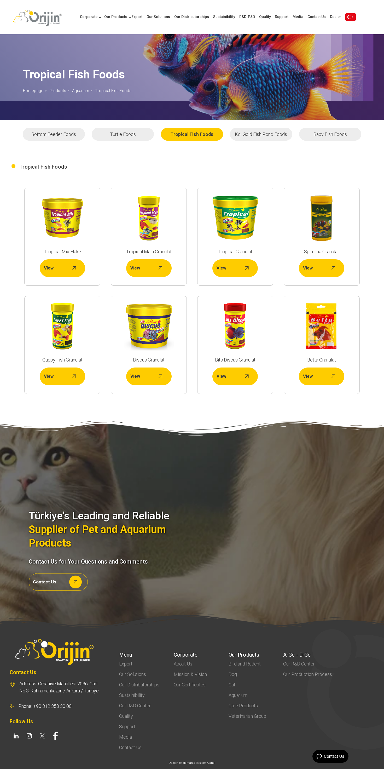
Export (136, 17)
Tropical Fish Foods (113, 90)
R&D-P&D (247, 17)
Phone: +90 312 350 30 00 (45, 706)
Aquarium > (82, 90)
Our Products (115, 17)
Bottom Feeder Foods (53, 134)
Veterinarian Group (247, 716)
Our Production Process (307, 674)
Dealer (335, 17)
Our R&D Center (135, 705)
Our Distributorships (191, 17)
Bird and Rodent (245, 664)
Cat (232, 684)
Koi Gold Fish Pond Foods (261, 134)
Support (281, 17)
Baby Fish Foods (330, 134)
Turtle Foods (123, 134)
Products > (59, 90)
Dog (233, 674)
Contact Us (316, 17)
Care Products (243, 705)
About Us (183, 664)
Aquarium (238, 695)
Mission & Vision (190, 674)
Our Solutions (158, 17)
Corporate (88, 17)
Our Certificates (190, 684)
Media (298, 17)
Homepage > (35, 90)
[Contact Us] (350, 17)
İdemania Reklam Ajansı (199, 763)
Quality (265, 17)
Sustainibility (224, 17)
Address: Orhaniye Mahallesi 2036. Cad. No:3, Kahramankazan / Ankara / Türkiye (59, 687)
